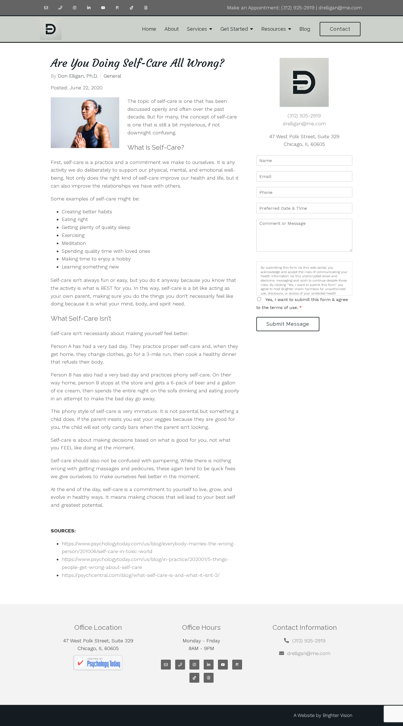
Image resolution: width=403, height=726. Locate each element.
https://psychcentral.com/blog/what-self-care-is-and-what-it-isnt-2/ (141, 575)
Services (197, 29)
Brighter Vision (337, 715)
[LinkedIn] (89, 8)
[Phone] (60, 8)
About (171, 29)
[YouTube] (103, 8)
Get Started (234, 29)
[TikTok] (132, 8)
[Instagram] (75, 8)
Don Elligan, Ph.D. (78, 75)
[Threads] (146, 8)
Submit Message (287, 324)
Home (149, 29)
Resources (273, 29)
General (112, 75)
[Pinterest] (117, 8)
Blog (304, 29)
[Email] (46, 8)
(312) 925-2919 (297, 7)
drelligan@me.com (340, 7)
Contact (340, 29)
